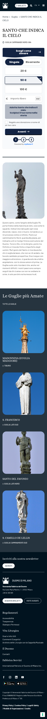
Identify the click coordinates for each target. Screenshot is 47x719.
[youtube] (22, 677)
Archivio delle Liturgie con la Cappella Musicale (23, 642)
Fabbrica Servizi (12, 660)
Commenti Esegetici (11, 639)
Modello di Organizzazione (13, 708)
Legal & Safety (33, 705)
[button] (37, 5)
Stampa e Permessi (11, 624)
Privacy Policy (8, 705)
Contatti (6, 654)
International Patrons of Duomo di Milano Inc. (22, 666)
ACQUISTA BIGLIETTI (13, 601)
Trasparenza (8, 621)
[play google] (9, 683)
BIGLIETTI (22, 6)
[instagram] (10, 677)
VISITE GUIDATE (32, 601)
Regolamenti (10, 612)
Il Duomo (8, 648)
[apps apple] (22, 683)
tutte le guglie (9, 304)
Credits (27, 708)
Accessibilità (8, 618)
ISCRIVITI (8, 566)
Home (5, 16)
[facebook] (4, 677)
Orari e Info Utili (9, 636)
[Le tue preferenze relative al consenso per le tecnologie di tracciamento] (42, 714)
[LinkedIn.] (16, 677)
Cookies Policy (20, 705)
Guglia (14, 16)
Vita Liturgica (11, 630)
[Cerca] (31, 5)
